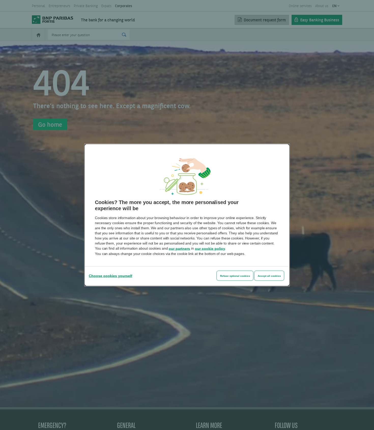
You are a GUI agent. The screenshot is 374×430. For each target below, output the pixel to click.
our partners (179, 249)
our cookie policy (210, 249)
